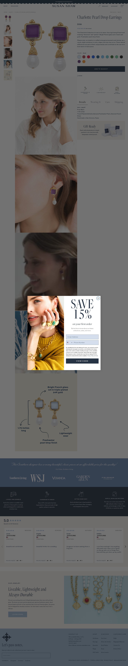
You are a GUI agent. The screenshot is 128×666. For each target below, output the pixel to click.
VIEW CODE (82, 361)
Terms (96, 355)
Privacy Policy (90, 355)
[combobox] (69, 342)
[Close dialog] (98, 298)
